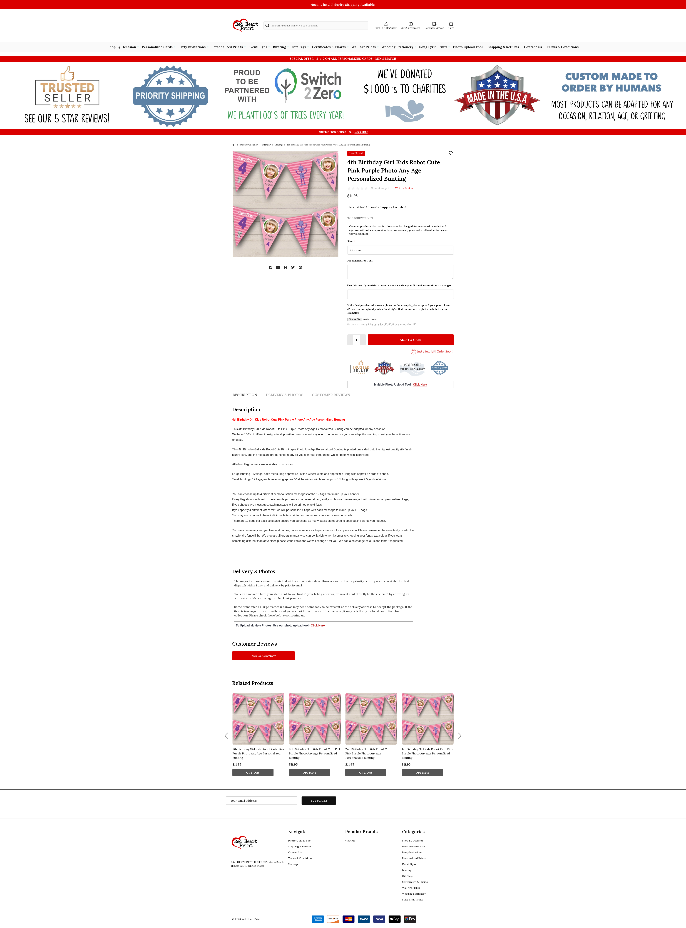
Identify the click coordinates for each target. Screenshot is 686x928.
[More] (138, 47)
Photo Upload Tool (468, 47)
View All (350, 840)
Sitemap (293, 864)
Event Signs (257, 47)
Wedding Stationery (397, 47)
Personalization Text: (360, 260)
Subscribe (318, 800)
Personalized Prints (227, 47)
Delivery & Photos (284, 395)
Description (244, 395)
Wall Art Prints (363, 47)
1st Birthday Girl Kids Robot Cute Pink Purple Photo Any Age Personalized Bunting (427, 753)
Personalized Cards (157, 47)
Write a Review (404, 188)
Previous (226, 735)
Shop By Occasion (122, 47)
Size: (351, 241)
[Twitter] (293, 267)
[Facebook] (270, 267)
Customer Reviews (331, 395)
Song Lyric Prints (433, 47)
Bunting (279, 47)
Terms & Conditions (563, 47)
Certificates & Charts (329, 47)
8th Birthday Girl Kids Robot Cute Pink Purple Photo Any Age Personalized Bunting (258, 753)
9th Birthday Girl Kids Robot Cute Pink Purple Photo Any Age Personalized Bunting (315, 753)
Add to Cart (411, 340)
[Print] (285, 267)
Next (459, 735)
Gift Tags (299, 47)
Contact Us (533, 47)
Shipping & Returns (503, 47)
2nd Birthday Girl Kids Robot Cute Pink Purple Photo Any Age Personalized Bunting (368, 753)
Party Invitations (192, 47)
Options (253, 772)
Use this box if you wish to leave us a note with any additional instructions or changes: (399, 285)
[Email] (278, 267)
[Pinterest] (300, 267)
